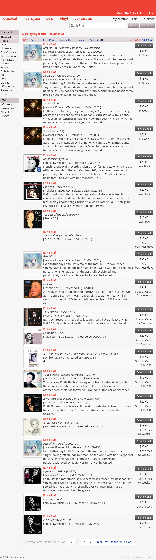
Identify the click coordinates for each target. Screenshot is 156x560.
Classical (10, 18)
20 (147, 40)
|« (70, 542)
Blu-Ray (5, 82)
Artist (33, 40)
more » (115, 542)
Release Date (66, 40)
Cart (134, 19)
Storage (5, 94)
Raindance (138, 556)
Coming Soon (8, 56)
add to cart (145, 45)
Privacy (5, 116)
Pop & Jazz (31, 18)
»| (91, 542)
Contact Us (83, 18)
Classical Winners (5, 65)
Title (42, 40)
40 (151, 40)
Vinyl (64, 18)
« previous (45, 542)
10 (143, 40)
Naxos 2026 (7, 59)
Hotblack (126, 556)
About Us (6, 112)
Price (52, 40)
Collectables (7, 71)
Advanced (147, 25)
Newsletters (7, 108)
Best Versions (8, 52)
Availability (95, 40)
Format (81, 40)
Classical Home (6, 38)
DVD (49, 18)
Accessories (7, 90)
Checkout (148, 19)
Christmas (6, 48)
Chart (4, 44)
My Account (120, 19)
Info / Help (7, 104)
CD (2, 75)
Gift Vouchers (8, 86)
